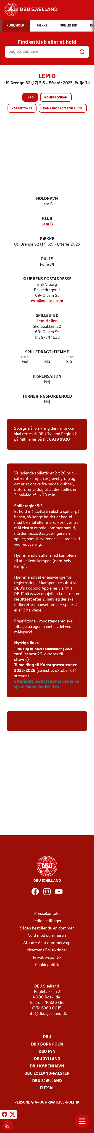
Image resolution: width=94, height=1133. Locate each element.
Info (30, 97)
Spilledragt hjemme (47, 352)
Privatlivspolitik (47, 958)
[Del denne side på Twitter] (13, 1115)
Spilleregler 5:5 (28, 506)
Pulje (47, 259)
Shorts (47, 357)
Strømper (68, 357)
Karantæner (22, 108)
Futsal (47, 1088)
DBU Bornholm (47, 1044)
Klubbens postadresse (47, 279)
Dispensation (47, 377)
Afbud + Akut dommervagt (47, 943)
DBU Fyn (47, 1052)
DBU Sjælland (47, 1081)
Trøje (25, 357)
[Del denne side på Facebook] (4, 1115)
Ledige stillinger (47, 921)
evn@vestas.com (47, 301)
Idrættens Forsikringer (47, 950)
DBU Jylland (47, 1059)
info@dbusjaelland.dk (47, 1014)
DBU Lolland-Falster (47, 1074)
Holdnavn (47, 199)
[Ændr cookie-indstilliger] (7, 1125)
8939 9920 (59, 440)
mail (23, 440)
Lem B (47, 224)
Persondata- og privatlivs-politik (47, 1102)
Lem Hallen (47, 321)
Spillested (47, 316)
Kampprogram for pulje (63, 108)
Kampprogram (56, 97)
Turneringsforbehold (47, 397)
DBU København (47, 1066)
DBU (47, 1037)
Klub (47, 219)
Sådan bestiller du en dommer (47, 928)
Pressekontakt (47, 914)
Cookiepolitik (47, 965)
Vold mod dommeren (47, 936)
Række (47, 239)
